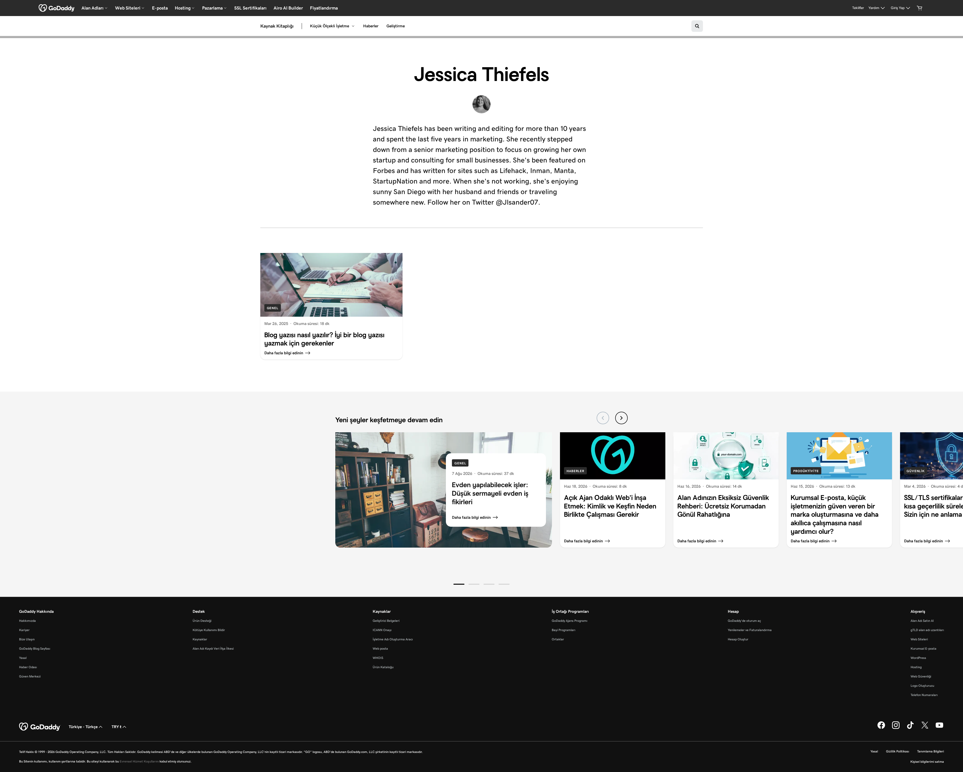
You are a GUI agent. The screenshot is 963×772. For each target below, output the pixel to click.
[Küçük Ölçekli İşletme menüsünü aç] (353, 26)
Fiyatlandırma (324, 8)
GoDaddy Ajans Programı (569, 621)
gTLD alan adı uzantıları (927, 630)
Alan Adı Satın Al (922, 621)
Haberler (370, 26)
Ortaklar (558, 639)
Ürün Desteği (202, 621)
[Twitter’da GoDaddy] (924, 728)
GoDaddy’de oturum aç (744, 621)
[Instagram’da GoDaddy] (895, 728)
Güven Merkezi (30, 676)
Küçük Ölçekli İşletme (329, 26)
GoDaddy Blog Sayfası (34, 648)
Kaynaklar (200, 639)
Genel (273, 308)
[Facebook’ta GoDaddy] (881, 728)
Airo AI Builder (288, 8)
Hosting (916, 667)
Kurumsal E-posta (923, 648)
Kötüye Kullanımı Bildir (209, 630)
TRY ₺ (116, 727)
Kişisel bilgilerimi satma (927, 761)
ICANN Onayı (382, 630)
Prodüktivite (806, 471)
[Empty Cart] (919, 8)
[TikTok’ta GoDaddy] (910, 728)
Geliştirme (395, 26)
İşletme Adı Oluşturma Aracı (393, 639)
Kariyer (24, 630)
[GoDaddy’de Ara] (697, 26)
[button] (458, 584)
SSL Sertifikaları (250, 8)
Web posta (380, 648)
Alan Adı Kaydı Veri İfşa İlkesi (213, 648)
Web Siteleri (919, 639)
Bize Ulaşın (27, 639)
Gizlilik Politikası (897, 751)
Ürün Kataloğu (383, 667)
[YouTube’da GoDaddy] (939, 728)
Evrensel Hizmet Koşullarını (139, 761)
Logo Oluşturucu (922, 686)
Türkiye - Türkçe (83, 727)
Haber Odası (28, 667)
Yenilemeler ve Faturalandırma (750, 630)
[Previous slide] (603, 418)
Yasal (23, 658)
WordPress (918, 658)
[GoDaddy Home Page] (40, 727)
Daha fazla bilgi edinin (471, 517)
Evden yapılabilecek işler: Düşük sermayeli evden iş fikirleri (490, 493)
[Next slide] (621, 418)
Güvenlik (916, 471)
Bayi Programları (563, 630)
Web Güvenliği (921, 676)
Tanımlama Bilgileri (930, 751)
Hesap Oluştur (738, 639)
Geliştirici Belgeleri (386, 621)
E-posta (160, 8)
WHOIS (378, 658)
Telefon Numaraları (924, 695)
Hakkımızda (27, 621)
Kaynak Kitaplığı (277, 26)
